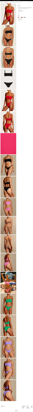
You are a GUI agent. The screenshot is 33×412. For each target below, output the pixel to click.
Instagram (32, 406)
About (27, 406)
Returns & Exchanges (24, 406)
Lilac (25, 17)
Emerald (24, 17)
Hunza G (18, 4)
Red (18, 17)
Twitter (31, 407)
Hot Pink (20, 17)
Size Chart (19, 12)
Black (21, 17)
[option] (16, 0)
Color (19, 16)
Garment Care (23, 407)
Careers (27, 408)
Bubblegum (23, 17)
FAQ (22, 408)
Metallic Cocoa (22, 17)
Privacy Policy (28, 407)
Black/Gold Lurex (19, 17)
